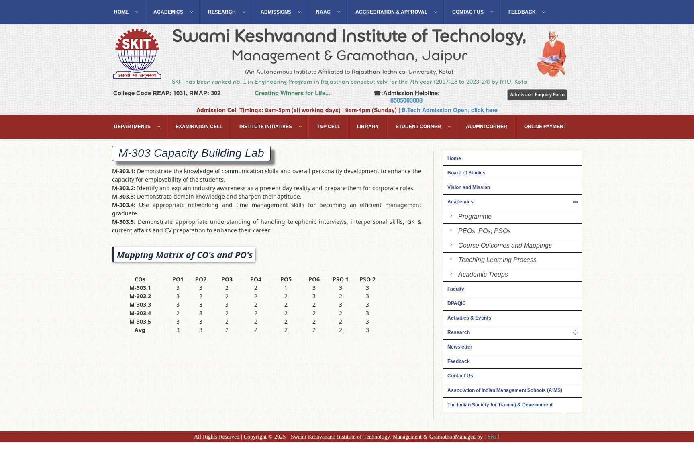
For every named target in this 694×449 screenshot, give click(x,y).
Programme (475, 216)
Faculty (455, 289)
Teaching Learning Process (497, 259)
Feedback (458, 361)
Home (454, 158)
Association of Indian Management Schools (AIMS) (504, 390)
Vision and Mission (468, 187)
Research (458, 332)
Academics (460, 202)
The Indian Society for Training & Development (500, 405)
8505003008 (406, 100)
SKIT (494, 437)
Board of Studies (466, 173)
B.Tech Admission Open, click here (450, 110)
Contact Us (460, 376)
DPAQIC (456, 303)
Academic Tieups (483, 274)
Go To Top (666, 405)
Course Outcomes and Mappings (505, 245)
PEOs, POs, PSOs (484, 231)
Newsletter (459, 347)
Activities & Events (469, 318)
